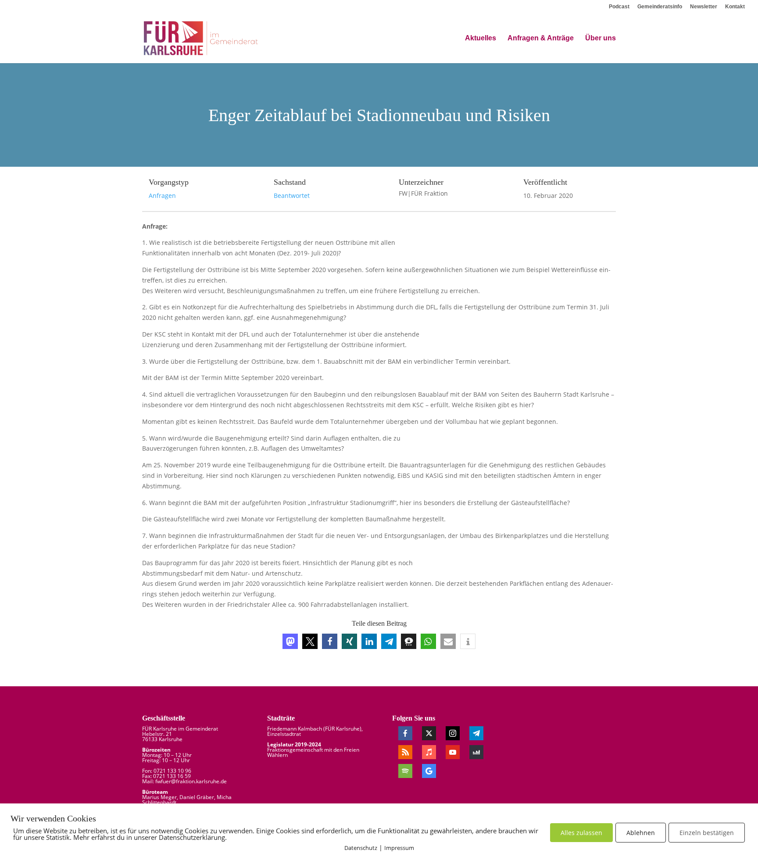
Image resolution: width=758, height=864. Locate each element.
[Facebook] (405, 733)
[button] (290, 641)
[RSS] (405, 752)
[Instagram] (453, 733)
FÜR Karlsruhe (342, 728)
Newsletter (703, 7)
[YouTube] (453, 752)
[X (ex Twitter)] (429, 733)
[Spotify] (405, 771)
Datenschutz (360, 848)
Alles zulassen (581, 832)
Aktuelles (480, 38)
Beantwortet (292, 195)
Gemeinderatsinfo (659, 7)
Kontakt (735, 7)
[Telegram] (476, 733)
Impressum (399, 848)
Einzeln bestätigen (706, 832)
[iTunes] (429, 752)
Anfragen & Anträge (541, 38)
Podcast (619, 7)
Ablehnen (640, 832)
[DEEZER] (476, 752)
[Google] (429, 771)
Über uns (600, 38)
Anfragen (162, 195)
